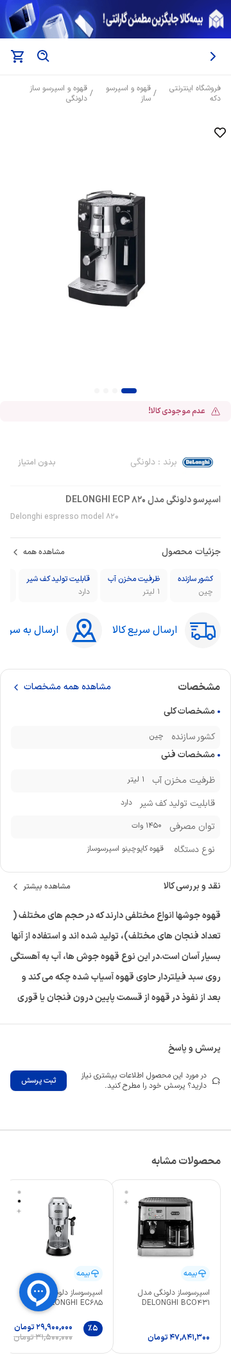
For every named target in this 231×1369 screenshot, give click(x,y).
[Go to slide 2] (114, 390)
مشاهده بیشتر (47, 886)
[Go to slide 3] (105, 390)
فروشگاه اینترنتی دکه (195, 93)
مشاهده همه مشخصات (67, 687)
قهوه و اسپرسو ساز (128, 93)
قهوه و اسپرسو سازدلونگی (58, 93)
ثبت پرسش (38, 1080)
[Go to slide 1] (129, 390)
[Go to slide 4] (96, 390)
